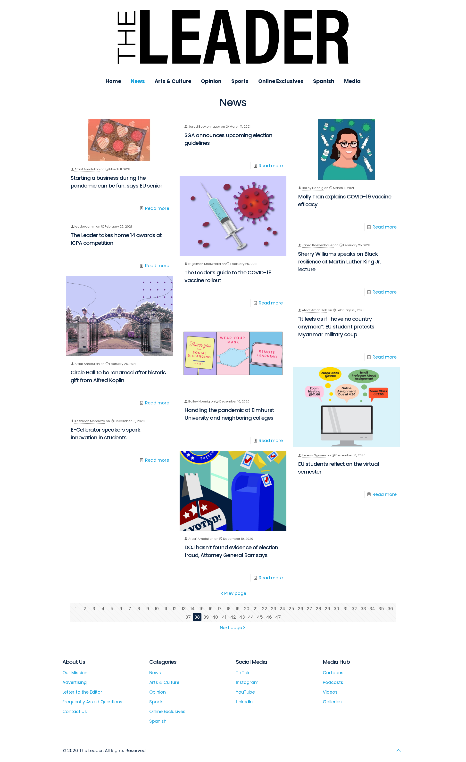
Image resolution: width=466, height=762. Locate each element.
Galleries (332, 702)
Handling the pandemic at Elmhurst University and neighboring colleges (229, 414)
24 (282, 609)
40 (215, 617)
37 (188, 617)
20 (246, 609)
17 (220, 609)
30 (336, 609)
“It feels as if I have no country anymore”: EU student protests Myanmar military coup (336, 326)
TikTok (243, 673)
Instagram (247, 682)
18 (229, 609)
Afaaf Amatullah (87, 169)
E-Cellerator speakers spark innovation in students (105, 433)
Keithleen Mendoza (90, 421)
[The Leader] (233, 37)
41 (224, 617)
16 (211, 609)
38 (197, 617)
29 (327, 609)
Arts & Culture (164, 682)
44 (251, 617)
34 (372, 609)
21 (256, 609)
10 (157, 609)
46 (269, 617)
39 (206, 617)
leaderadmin (85, 226)
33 (363, 609)
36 (390, 609)
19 (238, 609)
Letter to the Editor (82, 692)
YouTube (245, 692)
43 (242, 617)
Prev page (235, 593)
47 (278, 617)
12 (175, 609)
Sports (156, 702)
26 (300, 609)
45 (260, 617)
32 (354, 609)
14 (193, 609)
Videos (330, 692)
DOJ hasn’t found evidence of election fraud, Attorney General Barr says (231, 551)
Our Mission (74, 673)
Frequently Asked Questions (92, 702)
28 (318, 609)
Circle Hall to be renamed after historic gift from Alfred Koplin (118, 376)
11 (166, 609)
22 (264, 609)
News (155, 673)
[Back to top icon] (398, 750)
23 (273, 609)
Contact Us (74, 711)
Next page (231, 627)
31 (345, 609)
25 (291, 609)
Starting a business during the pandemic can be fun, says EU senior (116, 181)
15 (202, 609)
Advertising (74, 682)
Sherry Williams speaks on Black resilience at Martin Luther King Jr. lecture (339, 261)
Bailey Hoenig (313, 188)
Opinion (157, 692)
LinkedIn (244, 702)
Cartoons (333, 673)
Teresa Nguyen (314, 455)
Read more (157, 208)
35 (381, 609)
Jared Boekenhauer (204, 126)
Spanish (157, 721)
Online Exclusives (167, 711)
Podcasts (333, 682)
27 (309, 609)
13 (184, 609)
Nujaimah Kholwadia (204, 264)
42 (233, 617)
